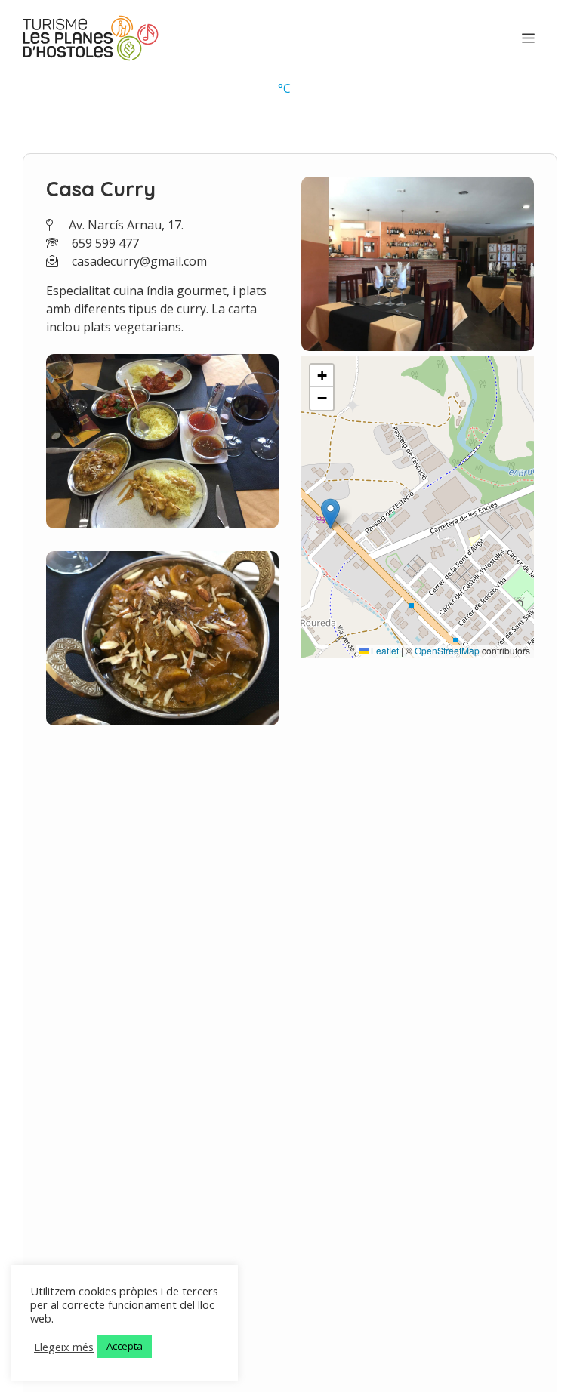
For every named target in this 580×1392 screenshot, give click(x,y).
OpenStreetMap (447, 650)
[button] (330, 513)
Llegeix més (64, 1347)
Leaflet (384, 650)
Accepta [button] (124, 1346)
